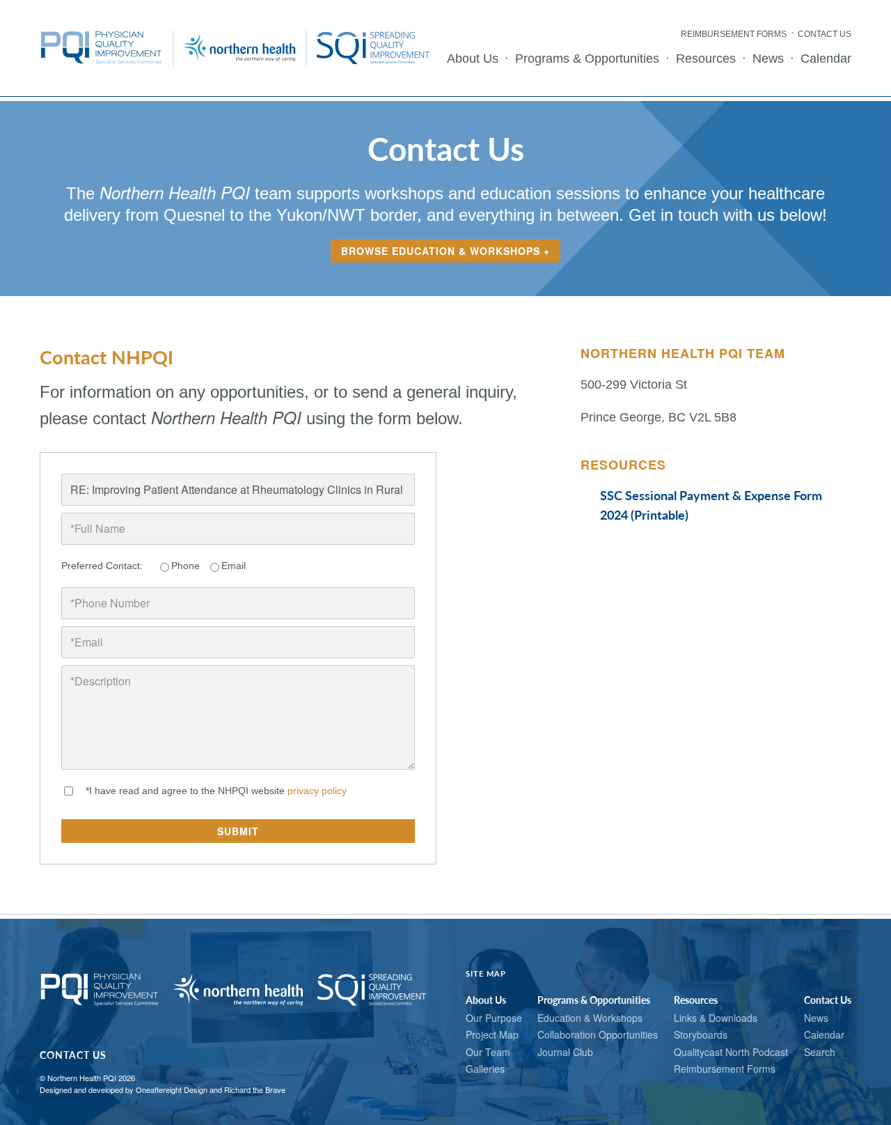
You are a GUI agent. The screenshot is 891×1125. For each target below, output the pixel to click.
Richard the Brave (254, 1089)
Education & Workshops (589, 1018)
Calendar (826, 58)
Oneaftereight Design (171, 1089)
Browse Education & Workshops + (445, 251)
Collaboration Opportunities (597, 1034)
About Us (472, 58)
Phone (185, 565)
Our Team (488, 1052)
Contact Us (824, 34)
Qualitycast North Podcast (731, 1052)
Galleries (485, 1069)
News (768, 58)
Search (819, 1052)
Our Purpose (494, 1018)
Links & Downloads (715, 1018)
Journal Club (565, 1052)
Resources (706, 58)
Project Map (492, 1034)
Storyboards (700, 1034)
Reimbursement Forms (734, 34)
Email (233, 565)
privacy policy (318, 790)
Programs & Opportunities (587, 58)
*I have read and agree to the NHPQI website (217, 790)
